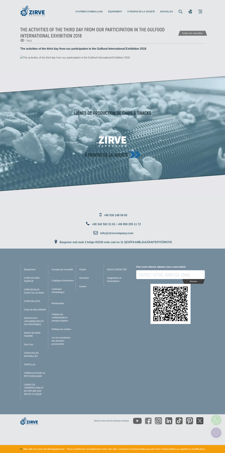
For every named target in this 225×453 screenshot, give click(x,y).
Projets (82, 269)
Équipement (115, 11)
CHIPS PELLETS (32, 301)
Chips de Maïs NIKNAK (35, 309)
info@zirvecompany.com (116, 233)
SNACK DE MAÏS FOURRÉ (32, 334)
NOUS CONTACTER (117, 269)
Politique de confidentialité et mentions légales (60, 317)
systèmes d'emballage (89, 11)
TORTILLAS (29, 364)
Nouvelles (166, 11)
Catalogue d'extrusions (63, 280)
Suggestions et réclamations (114, 279)
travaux (82, 286)
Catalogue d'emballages (58, 290)
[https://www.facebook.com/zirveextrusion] (148, 421)
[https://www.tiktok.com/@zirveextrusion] (179, 420)
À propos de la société (141, 11)
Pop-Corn (28, 344)
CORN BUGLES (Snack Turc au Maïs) (34, 291)
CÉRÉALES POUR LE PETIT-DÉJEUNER (34, 374)
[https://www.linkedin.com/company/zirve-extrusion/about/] (168, 420)
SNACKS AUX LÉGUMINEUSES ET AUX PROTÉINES (34, 321)
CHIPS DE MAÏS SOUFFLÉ (32, 279)
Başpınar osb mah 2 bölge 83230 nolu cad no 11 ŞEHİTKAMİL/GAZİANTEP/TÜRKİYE (116, 242)
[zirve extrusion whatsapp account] (216, 420)
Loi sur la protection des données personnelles (61, 340)
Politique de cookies (61, 329)
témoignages (58, 303)
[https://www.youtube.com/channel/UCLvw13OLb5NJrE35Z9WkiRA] (137, 421)
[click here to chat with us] (216, 433)
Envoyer (193, 281)
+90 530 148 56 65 (115, 215)
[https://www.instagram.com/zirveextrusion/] (158, 420)
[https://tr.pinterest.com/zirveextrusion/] (189, 420)
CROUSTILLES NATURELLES (31, 354)
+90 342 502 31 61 (103, 224)
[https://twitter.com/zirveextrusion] (199, 420)
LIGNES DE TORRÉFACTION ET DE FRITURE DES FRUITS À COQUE (33, 389)
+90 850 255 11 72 (129, 224)
